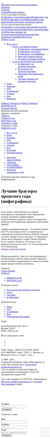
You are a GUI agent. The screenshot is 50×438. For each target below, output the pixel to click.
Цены (22, 34)
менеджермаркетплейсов (14, 158)
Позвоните (22, 5)
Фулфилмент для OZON (29, 51)
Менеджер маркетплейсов (30, 56)
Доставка (11, 295)
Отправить (6, 410)
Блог (20, 37)
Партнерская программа (18, 316)
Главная (5, 12)
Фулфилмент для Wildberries (21, 19)
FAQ (35, 34)
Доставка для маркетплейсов (29, 22)
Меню (4, 5)
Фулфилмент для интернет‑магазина (18, 27)
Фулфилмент (13, 297)
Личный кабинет (17, 12)
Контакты (27, 37)
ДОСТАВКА (13, 165)
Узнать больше (8, 271)
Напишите (12, 5)
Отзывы (14, 37)
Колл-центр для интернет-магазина (23, 290)
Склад (9, 292)
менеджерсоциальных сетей (15, 171)
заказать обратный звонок (13, 249)
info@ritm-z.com (8, 121)
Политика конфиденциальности (16, 381)
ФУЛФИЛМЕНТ (14, 167)
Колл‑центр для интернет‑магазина (27, 70)
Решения (29, 34)
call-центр (11, 162)
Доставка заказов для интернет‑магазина (13, 33)
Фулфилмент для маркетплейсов (16, 17)
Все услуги (12, 44)
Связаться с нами (9, 123)
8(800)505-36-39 (8, 106)
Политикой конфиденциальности (18, 365)
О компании (12, 91)
